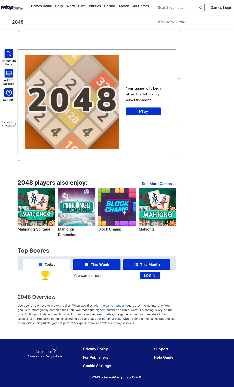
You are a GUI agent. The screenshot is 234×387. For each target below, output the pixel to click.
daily (59, 6)
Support (161, 349)
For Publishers (95, 357)
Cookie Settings (97, 366)
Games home (41, 6)
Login (149, 275)
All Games (141, 6)
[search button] (201, 7)
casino (109, 6)
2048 (182, 22)
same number (115, 305)
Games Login (221, 7)
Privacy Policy (95, 349)
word (70, 6)
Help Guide (163, 357)
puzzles (95, 6)
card (82, 6)
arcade (124, 6)
